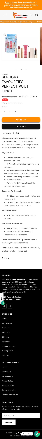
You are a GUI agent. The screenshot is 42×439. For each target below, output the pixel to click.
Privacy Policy (7, 381)
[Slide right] (26, 69)
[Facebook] (10, 306)
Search (5, 367)
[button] (4, 14)
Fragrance (6, 342)
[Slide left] (15, 69)
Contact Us (6, 372)
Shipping (4, 103)
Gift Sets (5, 337)
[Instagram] (4, 306)
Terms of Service (9, 390)
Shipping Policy (8, 385)
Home (4, 319)
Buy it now (21, 126)
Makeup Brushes (8, 346)
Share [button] (6, 258)
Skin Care (6, 332)
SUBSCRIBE (9, 422)
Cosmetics (6, 328)
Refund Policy (7, 376)
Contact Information (10, 395)
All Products (7, 323)
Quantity (5, 107)
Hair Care (5, 355)
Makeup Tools (7, 351)
